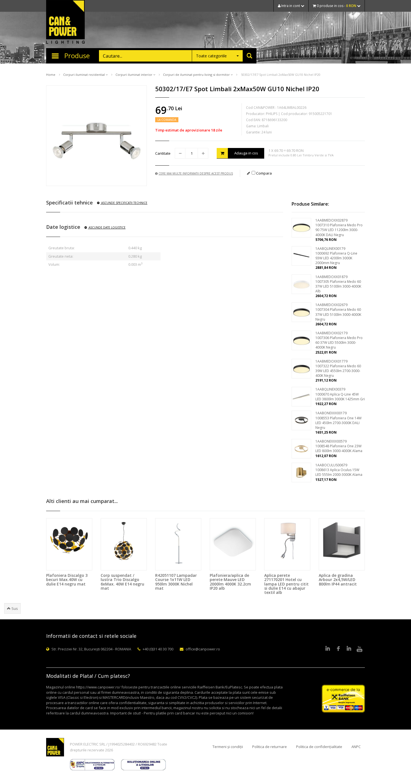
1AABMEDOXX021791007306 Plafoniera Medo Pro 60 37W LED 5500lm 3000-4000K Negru (339, 340)
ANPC (356, 746)
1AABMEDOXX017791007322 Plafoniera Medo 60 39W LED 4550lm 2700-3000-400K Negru (338, 368)
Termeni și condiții (227, 746)
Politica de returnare (269, 746)
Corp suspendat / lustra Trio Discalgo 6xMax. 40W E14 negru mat (122, 582)
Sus (14, 608)
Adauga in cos (246, 153)
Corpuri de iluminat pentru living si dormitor (197, 74)
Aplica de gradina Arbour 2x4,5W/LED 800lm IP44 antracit (338, 580)
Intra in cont (290, 5)
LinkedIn (327, 649)
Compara (263, 173)
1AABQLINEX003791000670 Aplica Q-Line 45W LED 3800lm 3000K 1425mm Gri (340, 394)
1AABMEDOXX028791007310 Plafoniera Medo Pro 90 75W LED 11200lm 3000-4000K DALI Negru (339, 227)
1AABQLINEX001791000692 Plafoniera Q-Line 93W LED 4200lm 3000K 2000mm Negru (336, 255)
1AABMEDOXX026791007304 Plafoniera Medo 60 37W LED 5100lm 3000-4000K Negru (338, 311)
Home (50, 74)
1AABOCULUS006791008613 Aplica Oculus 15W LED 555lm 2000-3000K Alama (338, 470)
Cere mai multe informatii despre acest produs (196, 173)
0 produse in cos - (336, 5)
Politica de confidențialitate (319, 746)
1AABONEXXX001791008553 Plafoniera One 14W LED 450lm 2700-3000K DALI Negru (338, 420)
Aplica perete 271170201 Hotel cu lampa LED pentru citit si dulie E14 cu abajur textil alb (286, 584)
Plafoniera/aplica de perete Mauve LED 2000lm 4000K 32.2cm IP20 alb (230, 582)
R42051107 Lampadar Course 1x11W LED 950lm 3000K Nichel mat (176, 582)
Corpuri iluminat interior (134, 74)
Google (348, 649)
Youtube (359, 649)
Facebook (338, 649)
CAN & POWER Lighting (65, 22)
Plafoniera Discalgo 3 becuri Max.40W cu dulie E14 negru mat (67, 580)
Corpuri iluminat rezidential (84, 74)
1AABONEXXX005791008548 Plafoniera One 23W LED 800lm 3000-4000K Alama (338, 446)
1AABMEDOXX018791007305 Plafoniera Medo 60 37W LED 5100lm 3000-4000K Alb (338, 283)
